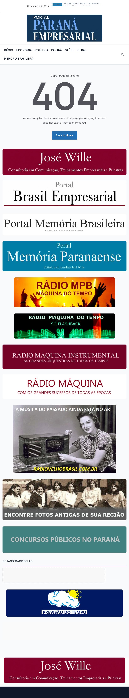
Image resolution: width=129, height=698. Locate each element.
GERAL (81, 50)
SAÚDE (69, 50)
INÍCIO (8, 50)
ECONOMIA (24, 50)
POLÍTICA (41, 50)
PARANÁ (56, 50)
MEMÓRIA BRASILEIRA (18, 58)
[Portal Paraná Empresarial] (64, 27)
